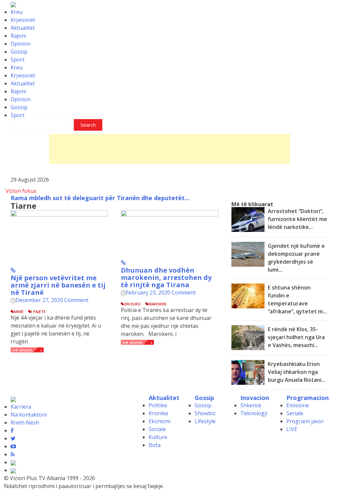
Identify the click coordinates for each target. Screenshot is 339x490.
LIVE (291, 429)
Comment (76, 300)
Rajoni (18, 35)
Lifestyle (205, 421)
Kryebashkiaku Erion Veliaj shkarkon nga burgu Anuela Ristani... (296, 371)
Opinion (20, 43)
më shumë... (23, 349)
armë (19, 311)
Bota (155, 445)
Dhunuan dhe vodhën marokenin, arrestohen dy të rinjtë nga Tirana (166, 277)
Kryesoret (23, 19)
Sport (17, 59)
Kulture (158, 437)
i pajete (38, 311)
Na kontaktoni (29, 414)
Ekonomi (159, 421)
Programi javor (305, 421)
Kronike (158, 413)
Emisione (297, 405)
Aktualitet (23, 27)
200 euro (132, 303)
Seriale (294, 413)
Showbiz (205, 413)
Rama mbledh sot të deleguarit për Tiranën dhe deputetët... (100, 198)
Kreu (17, 12)
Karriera (21, 406)
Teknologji (253, 413)
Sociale (157, 429)
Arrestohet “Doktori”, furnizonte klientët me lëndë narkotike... (297, 219)
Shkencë (250, 405)
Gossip (19, 51)
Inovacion (254, 398)
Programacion (307, 398)
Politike (158, 405)
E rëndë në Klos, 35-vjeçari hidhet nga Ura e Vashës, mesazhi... (296, 337)
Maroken (157, 303)
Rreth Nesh (25, 422)
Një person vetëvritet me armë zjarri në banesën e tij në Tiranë (58, 285)
